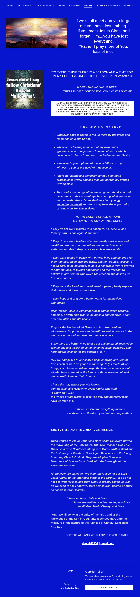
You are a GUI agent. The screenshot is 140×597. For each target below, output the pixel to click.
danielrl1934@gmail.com (98, 543)
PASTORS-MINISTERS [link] (108, 5)
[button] (128, 5)
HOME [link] (10, 5)
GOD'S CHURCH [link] (45, 5)
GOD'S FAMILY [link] (25, 5)
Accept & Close (109, 587)
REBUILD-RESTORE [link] (69, 5)
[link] (70, 588)
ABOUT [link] (88, 5)
